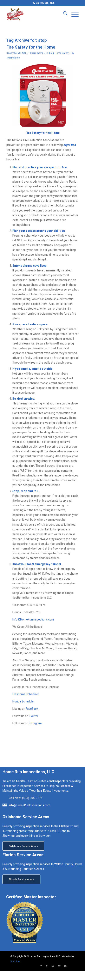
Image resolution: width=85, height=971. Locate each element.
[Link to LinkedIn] (65, 966)
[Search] (63, 14)
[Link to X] (53, 966)
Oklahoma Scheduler (25, 694)
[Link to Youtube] (59, 966)
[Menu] (73, 14)
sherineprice (13, 58)
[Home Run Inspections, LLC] (35, 14)
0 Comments (36, 53)
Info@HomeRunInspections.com (33, 619)
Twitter (33, 716)
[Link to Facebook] (47, 966)
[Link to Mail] (41, 966)
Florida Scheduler (23, 701)
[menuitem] (44, 3)
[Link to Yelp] (71, 966)
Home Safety (61, 53)
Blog (51, 53)
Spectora (15, 961)
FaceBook (32, 709)
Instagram (35, 723)
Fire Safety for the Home (30, 47)
